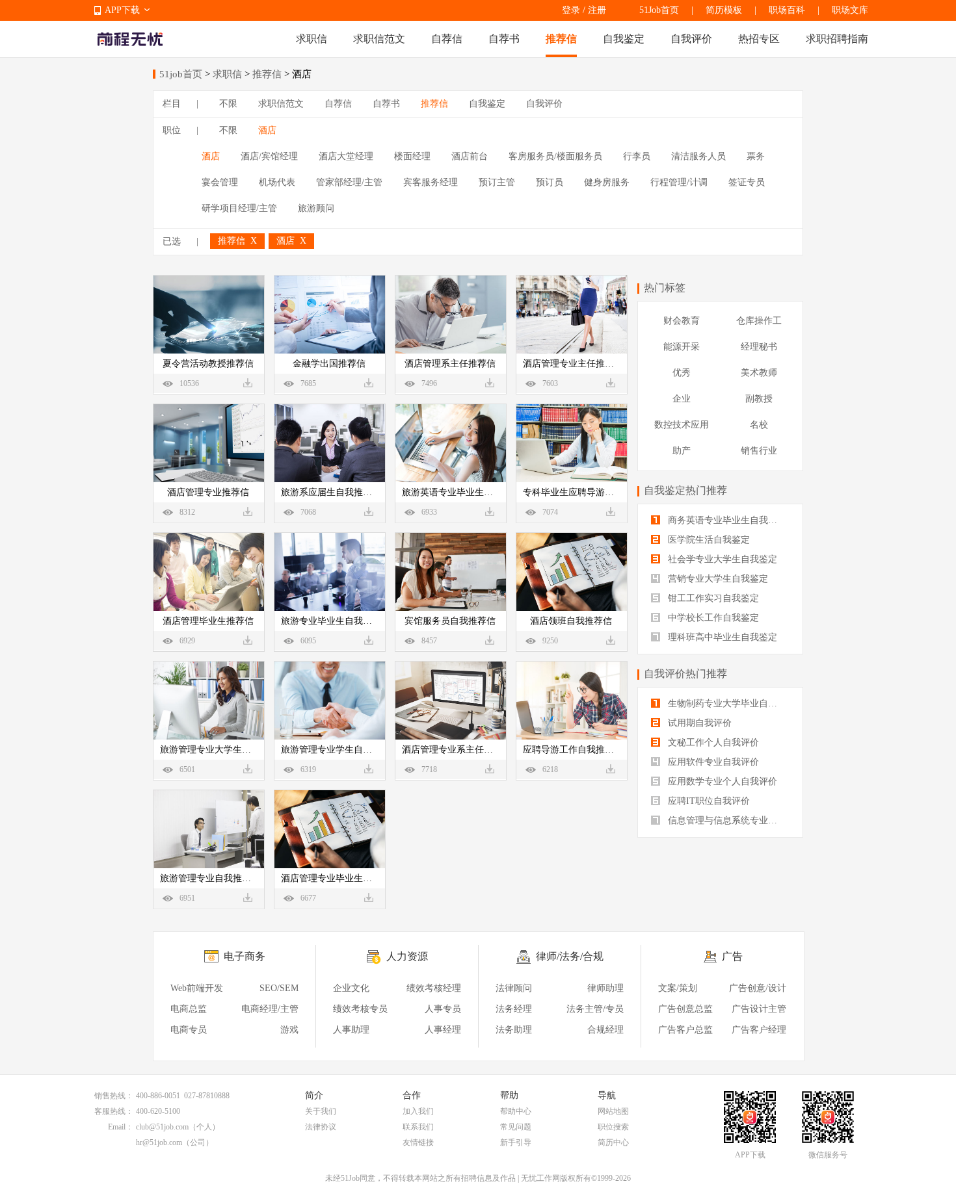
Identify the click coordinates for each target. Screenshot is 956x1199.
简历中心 (613, 1142)
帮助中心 (515, 1111)
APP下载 (122, 10)
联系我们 (418, 1126)
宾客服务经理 (430, 182)
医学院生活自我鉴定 (707, 540)
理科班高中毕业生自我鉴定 (721, 637)
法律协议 (320, 1126)
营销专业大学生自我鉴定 (716, 579)
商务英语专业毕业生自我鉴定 (725, 520)
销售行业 (759, 451)
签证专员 (746, 182)
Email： (120, 1126)
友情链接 (418, 1142)
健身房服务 (607, 182)
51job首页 (180, 74)
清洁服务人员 (698, 156)
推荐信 (561, 38)
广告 (732, 956)
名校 (759, 425)
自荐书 (504, 38)
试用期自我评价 (698, 723)
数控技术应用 (681, 425)
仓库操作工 (759, 321)
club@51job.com (162, 1126)
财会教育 (681, 321)
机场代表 (277, 182)
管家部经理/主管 (349, 182)
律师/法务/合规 (570, 956)
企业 (681, 399)
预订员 (549, 182)
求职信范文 (379, 38)
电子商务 (244, 956)
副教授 (759, 399)
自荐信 (446, 38)
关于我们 (320, 1111)
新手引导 (515, 1142)
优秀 (681, 373)
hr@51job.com (159, 1142)
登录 (571, 10)
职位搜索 (613, 1126)
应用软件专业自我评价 (712, 762)
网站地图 (613, 1111)
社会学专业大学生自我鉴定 (721, 559)
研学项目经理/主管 (239, 208)
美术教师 (759, 373)
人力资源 (407, 956)
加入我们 (418, 1111)
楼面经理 (412, 156)
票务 (756, 156)
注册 (597, 10)
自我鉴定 (623, 38)
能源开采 (681, 347)
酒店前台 (469, 156)
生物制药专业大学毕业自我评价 (727, 703)
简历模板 (724, 10)
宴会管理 (220, 182)
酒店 (267, 130)
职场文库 (850, 10)
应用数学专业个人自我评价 (721, 781)
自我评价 (691, 38)
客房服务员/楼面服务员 (555, 156)
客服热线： (113, 1111)
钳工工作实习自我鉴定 (712, 598)
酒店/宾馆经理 (269, 156)
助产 (681, 451)
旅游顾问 (316, 208)
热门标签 (664, 287)
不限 (228, 104)
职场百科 (787, 10)
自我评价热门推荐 (685, 673)
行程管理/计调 (679, 182)
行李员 (636, 156)
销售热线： (113, 1095)
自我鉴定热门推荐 (685, 490)
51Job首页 (659, 10)
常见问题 (515, 1126)
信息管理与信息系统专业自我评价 (727, 820)
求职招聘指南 (837, 38)
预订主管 (497, 182)
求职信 (311, 38)
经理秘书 (759, 347)
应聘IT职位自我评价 (707, 801)
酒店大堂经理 (346, 156)
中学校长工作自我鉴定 (712, 618)
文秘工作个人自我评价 (712, 742)
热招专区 (759, 38)
